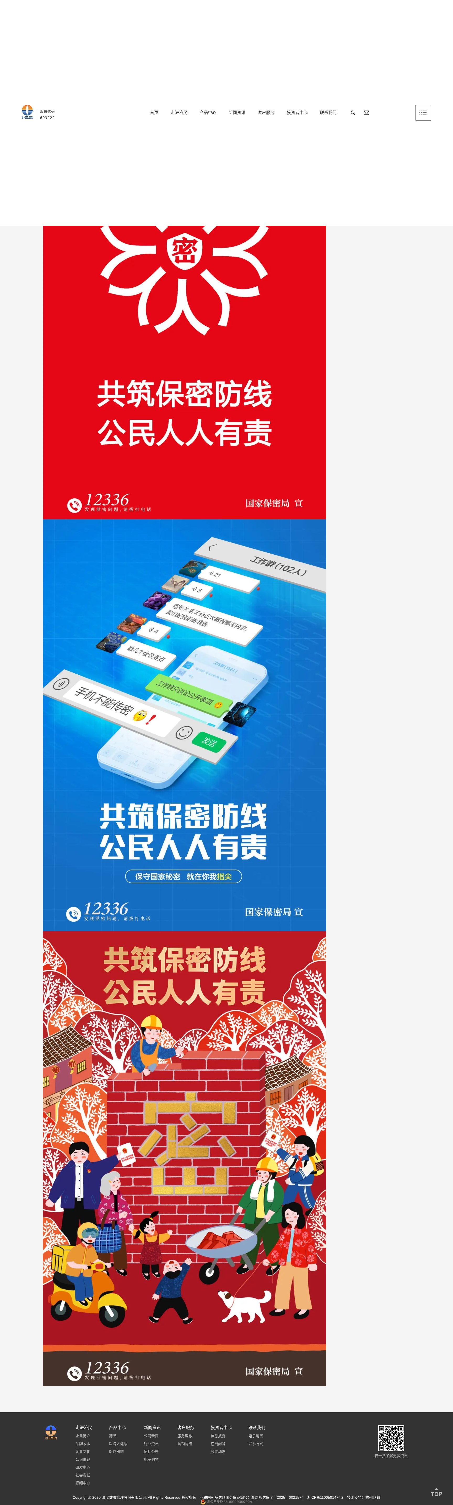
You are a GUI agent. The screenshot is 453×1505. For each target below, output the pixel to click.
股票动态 (218, 1451)
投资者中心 (297, 112)
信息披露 (218, 1436)
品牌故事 (83, 1444)
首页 (154, 112)
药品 (112, 1436)
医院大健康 (118, 1444)
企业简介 (83, 1436)
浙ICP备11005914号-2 (325, 1497)
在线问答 (218, 1444)
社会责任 (83, 1475)
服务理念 (184, 1436)
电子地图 (256, 1436)
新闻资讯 (237, 112)
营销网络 (184, 1444)
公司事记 (83, 1459)
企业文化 (83, 1451)
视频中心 (83, 1483)
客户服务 (266, 112)
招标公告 (151, 1451)
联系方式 (256, 1444)
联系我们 (328, 112)
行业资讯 (151, 1444)
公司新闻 (151, 1436)
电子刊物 (151, 1459)
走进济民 (179, 112)
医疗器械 (116, 1451)
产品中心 (207, 112)
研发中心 (83, 1467)
